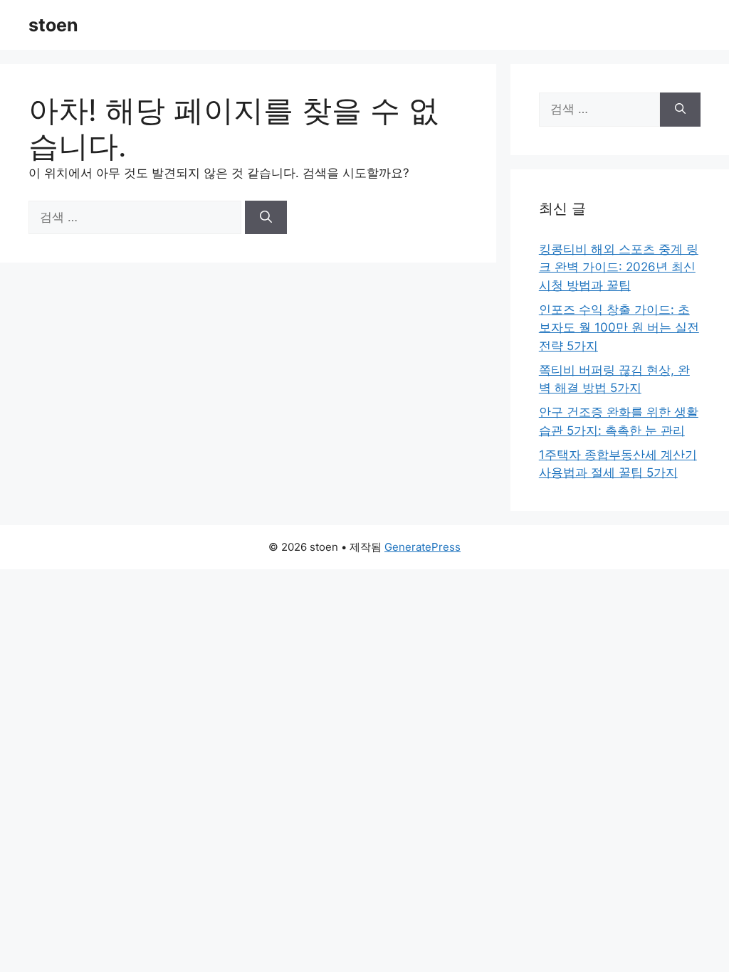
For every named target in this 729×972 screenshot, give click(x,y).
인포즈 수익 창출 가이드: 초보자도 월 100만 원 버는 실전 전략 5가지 (619, 327)
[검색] (266, 218)
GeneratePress (422, 547)
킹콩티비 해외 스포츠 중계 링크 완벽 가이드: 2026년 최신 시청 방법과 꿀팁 (618, 267)
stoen (53, 25)
